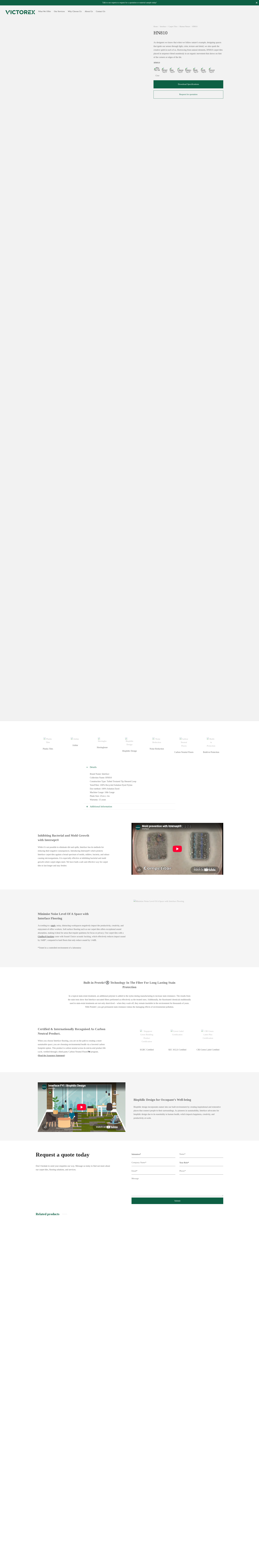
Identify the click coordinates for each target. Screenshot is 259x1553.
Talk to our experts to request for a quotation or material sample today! (129, 3)
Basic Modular (42, 1270)
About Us (89, 11)
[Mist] (201, 1244)
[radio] (157, 70)
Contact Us (100, 11)
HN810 (157, 63)
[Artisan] (105, 1244)
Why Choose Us (75, 11)
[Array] (153, 1323)
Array (134, 1429)
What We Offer (44, 11)
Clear (157, 76)
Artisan (87, 1270)
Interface (163, 26)
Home (156, 26)
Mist (181, 1270)
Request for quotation (188, 94)
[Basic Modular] (58, 1244)
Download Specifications (188, 84)
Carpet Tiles (172, 26)
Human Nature (185, 26)
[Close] (257, 3)
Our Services (59, 11)
